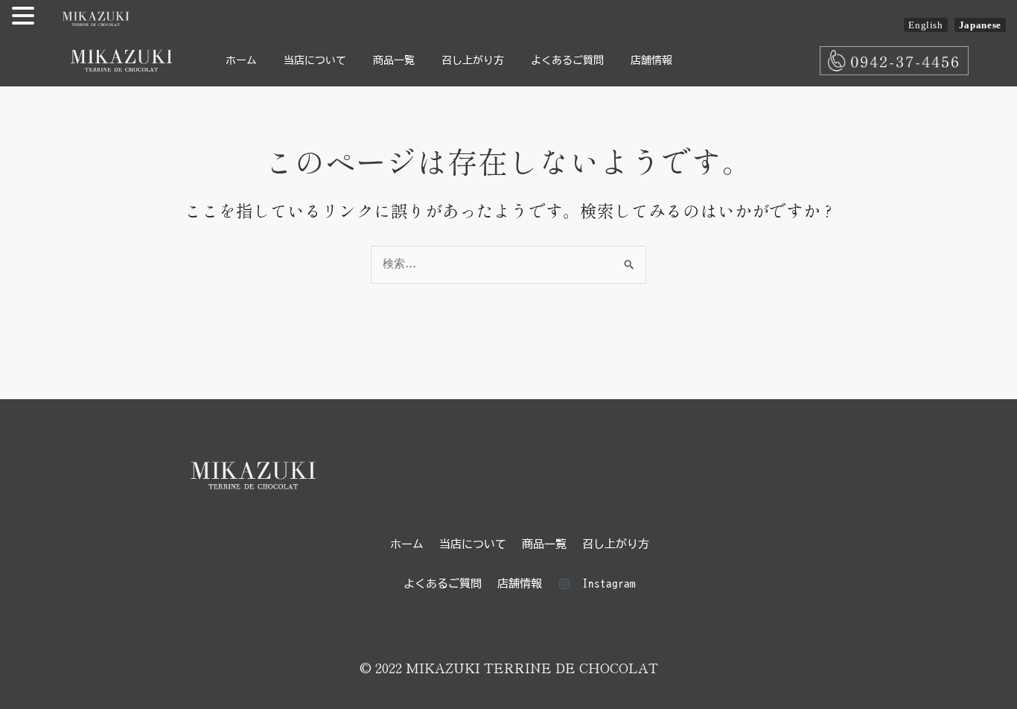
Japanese (980, 25)
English (925, 25)
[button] (25, 17)
